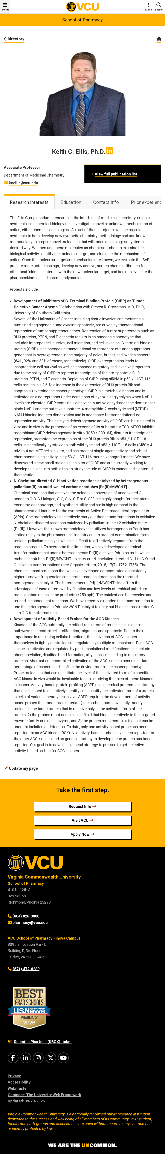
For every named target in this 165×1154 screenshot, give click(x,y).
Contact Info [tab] (106, 202)
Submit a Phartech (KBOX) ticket (43, 1041)
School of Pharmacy (82, 19)
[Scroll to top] (156, 1145)
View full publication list (116, 174)
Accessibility (19, 1082)
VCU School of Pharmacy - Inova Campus (44, 938)
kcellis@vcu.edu (23, 183)
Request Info (80, 806)
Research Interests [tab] (29, 202)
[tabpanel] (82, 484)
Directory (16, 39)
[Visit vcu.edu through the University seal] (82, 864)
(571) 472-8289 (26, 969)
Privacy (14, 1076)
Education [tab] (71, 202)
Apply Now (80, 834)
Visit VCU (80, 820)
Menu (5, 9)
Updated (15, 1101)
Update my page (23, 768)
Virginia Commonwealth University (44, 877)
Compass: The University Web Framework (44, 1095)
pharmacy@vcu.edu (30, 922)
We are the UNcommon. (82, 1145)
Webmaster (18, 1088)
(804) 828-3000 (25, 916)
